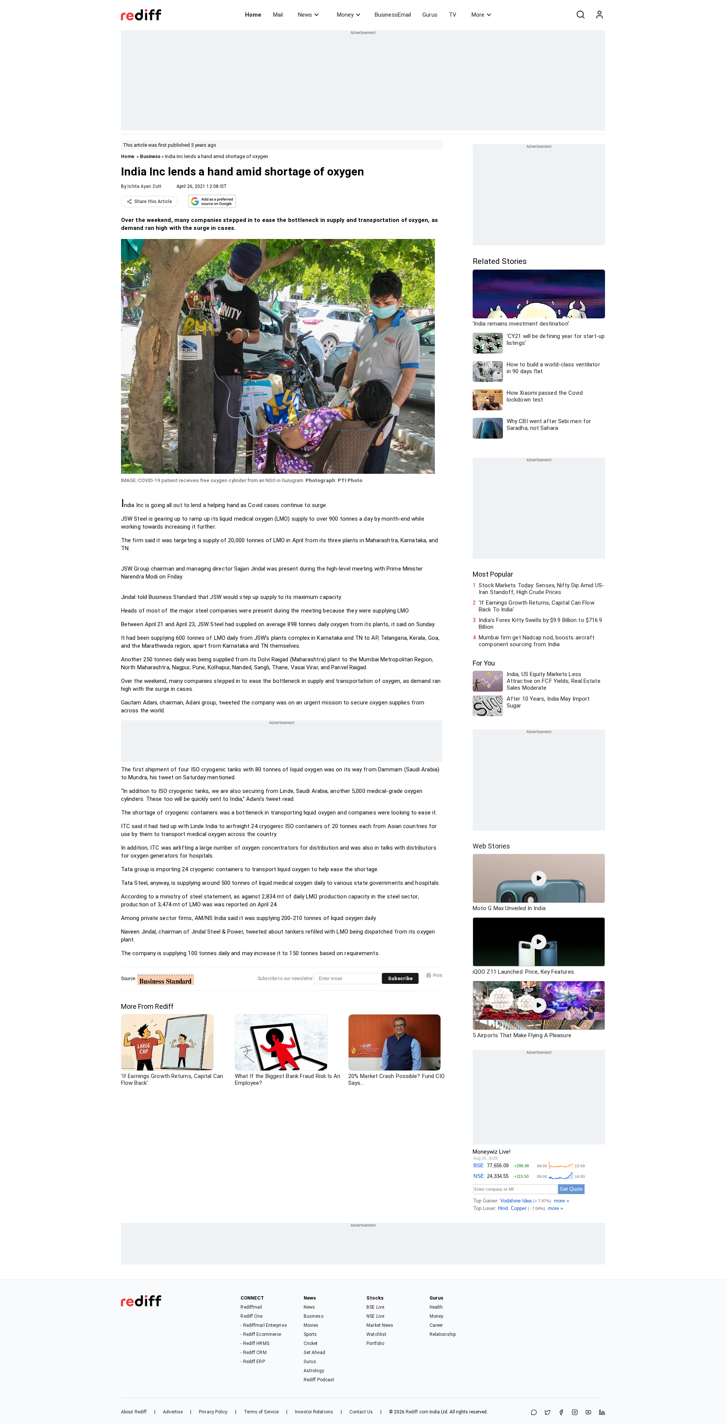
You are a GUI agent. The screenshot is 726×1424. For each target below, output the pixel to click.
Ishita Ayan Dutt (144, 186)
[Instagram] (575, 1412)
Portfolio (375, 1343)
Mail (278, 14)
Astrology (314, 1370)
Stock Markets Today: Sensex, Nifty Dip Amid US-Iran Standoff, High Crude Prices (541, 589)
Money (345, 14)
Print (437, 975)
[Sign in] (599, 15)
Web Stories (491, 846)
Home (253, 14)
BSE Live (375, 1307)
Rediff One (251, 1316)
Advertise (173, 1412)
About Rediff (134, 1412)
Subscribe (400, 978)
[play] (538, 878)
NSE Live (375, 1316)
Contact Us (361, 1412)
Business (150, 156)
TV (452, 14)
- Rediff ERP (252, 1361)
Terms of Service (261, 1412)
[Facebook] (561, 1412)
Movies (311, 1325)
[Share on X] (547, 1412)
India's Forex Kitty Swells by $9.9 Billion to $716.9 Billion (540, 623)
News (305, 14)
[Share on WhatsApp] (534, 1412)
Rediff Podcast (319, 1379)
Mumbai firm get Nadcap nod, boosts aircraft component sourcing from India (536, 641)
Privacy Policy (213, 1412)
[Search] (580, 15)
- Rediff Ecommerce (260, 1334)
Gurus (429, 14)
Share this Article (153, 201)
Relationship (443, 1334)
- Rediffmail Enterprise (263, 1325)
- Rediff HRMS (254, 1343)
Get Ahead (314, 1352)
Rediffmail (251, 1307)
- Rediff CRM (253, 1352)
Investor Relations (314, 1412)
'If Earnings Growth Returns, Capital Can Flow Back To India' (536, 606)
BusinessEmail (393, 14)
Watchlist (376, 1334)
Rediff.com (417, 1412)
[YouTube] (588, 1412)
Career (436, 1325)
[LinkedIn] (602, 1412)
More (478, 14)
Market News (379, 1325)
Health (436, 1307)
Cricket (311, 1343)
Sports (310, 1334)
